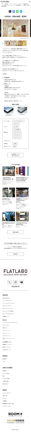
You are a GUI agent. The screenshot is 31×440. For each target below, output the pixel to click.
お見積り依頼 (5, 381)
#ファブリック (10, 181)
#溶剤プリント (10, 225)
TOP (2, 4)
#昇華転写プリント (25, 204)
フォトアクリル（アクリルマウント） (8, 115)
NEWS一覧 (5, 395)
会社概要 (4, 401)
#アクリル (8, 183)
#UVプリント (4, 181)
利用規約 (4, 370)
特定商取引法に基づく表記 (8, 403)
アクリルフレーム (6, 335)
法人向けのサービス (7, 349)
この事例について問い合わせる (15, 155)
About (5, 390)
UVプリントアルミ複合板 (8, 311)
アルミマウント (22, 114)
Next (27, 43)
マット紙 (15, 126)
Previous (3, 43)
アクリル (8, 5)
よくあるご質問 (6, 378)
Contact (15, 254)
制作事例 (6, 4)
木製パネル (5, 327)
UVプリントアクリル (7, 305)
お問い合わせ (5, 384)
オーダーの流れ (6, 373)
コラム (4, 361)
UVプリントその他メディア (8, 313)
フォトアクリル (17, 132)
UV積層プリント (6, 316)
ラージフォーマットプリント (9, 303)
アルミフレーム (17, 138)
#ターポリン (4, 184)
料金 (3, 376)
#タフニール (24, 225)
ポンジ (12, 5)
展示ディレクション (7, 347)
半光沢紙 (4, 5)
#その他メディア (5, 204)
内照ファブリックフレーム (8, 338)
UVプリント (21, 4)
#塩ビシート (4, 227)
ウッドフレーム (6, 330)
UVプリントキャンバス (7, 308)
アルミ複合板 (16, 5)
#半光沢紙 (4, 183)
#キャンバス (24, 182)
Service (5, 295)
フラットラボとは (6, 393)
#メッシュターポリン (20, 207)
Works (5, 356)
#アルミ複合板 (9, 202)
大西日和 (6, 86)
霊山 (15, 146)
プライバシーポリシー (7, 406)
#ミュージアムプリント (6, 180)
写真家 (15, 143)
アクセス (4, 398)
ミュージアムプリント (14, 4)
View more (15, 232)
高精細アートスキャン (7, 344)
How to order (7, 368)
